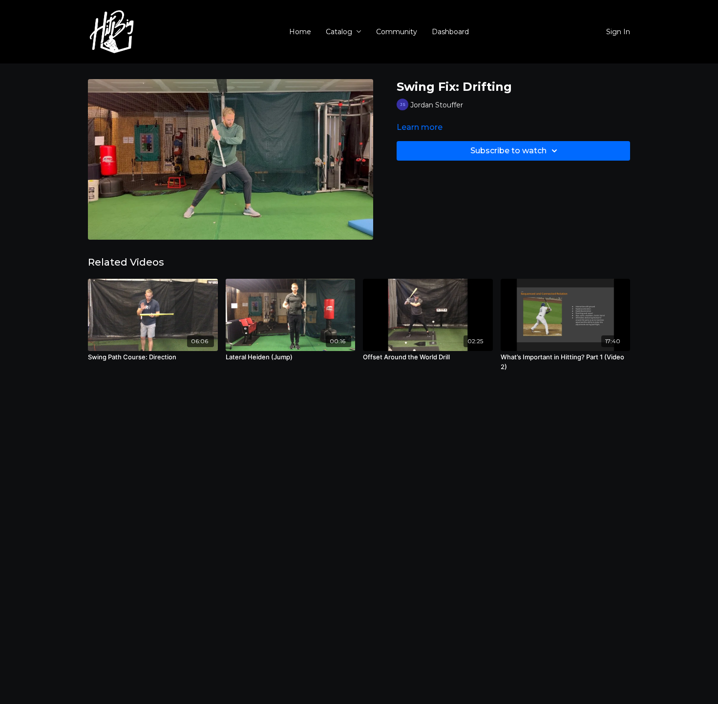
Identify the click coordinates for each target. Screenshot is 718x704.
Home (300, 31)
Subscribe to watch (508, 150)
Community (396, 31)
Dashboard (450, 31)
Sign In (618, 31)
